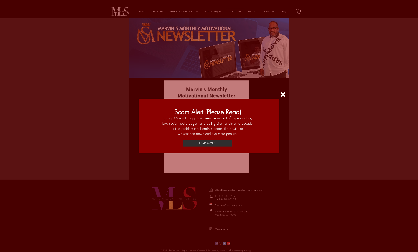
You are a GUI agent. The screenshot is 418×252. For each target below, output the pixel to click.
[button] (283, 94)
